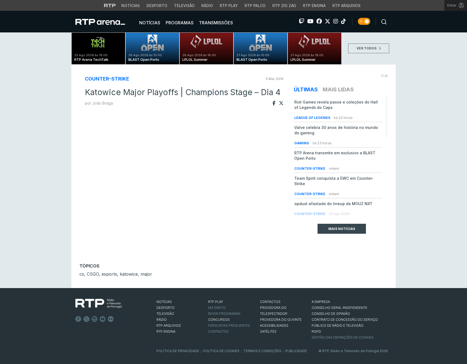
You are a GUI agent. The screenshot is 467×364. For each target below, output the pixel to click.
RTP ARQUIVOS (168, 325)
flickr (111, 319)
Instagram (95, 319)
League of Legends (312, 118)
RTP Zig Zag (284, 5)
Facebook (78, 319)
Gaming (302, 143)
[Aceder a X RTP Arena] (327, 21)
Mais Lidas (338, 89)
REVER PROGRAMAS (224, 314)
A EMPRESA (321, 302)
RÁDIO (161, 320)
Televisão (184, 5)
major (146, 274)
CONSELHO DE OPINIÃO (331, 314)
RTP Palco (255, 5)
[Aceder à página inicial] (105, 21)
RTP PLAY (215, 302)
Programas (179, 22)
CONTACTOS (270, 302)
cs (81, 274)
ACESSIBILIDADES (274, 325)
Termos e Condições (262, 351)
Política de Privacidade (177, 351)
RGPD (316, 331)
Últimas (306, 89)
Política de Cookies (221, 351)
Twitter (86, 319)
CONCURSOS (219, 320)
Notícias (130, 5)
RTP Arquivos (346, 5)
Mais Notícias (341, 229)
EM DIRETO (217, 308)
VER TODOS (366, 48)
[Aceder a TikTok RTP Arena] (343, 21)
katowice (129, 274)
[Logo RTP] (98, 303)
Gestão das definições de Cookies (342, 337)
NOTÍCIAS (164, 302)
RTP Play (229, 5)
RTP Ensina (314, 5)
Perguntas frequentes (229, 325)
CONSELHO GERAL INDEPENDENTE (339, 308)
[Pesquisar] (382, 21)
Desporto (156, 5)
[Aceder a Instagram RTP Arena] (335, 21)
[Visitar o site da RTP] (110, 5)
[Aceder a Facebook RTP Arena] (319, 21)
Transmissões (215, 22)
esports (109, 274)
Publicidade (296, 351)
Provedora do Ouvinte (281, 320)
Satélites (268, 331)
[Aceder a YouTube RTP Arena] (310, 21)
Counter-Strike (107, 79)
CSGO (93, 274)
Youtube (103, 319)
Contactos (218, 331)
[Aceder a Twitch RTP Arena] (301, 21)
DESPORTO (165, 308)
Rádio (207, 5)
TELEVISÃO (165, 314)
